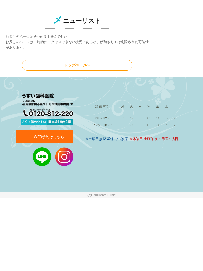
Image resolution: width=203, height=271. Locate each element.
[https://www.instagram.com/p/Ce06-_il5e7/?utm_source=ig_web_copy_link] (64, 156)
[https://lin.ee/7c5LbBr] (42, 156)
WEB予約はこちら (49, 137)
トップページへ (77, 65)
